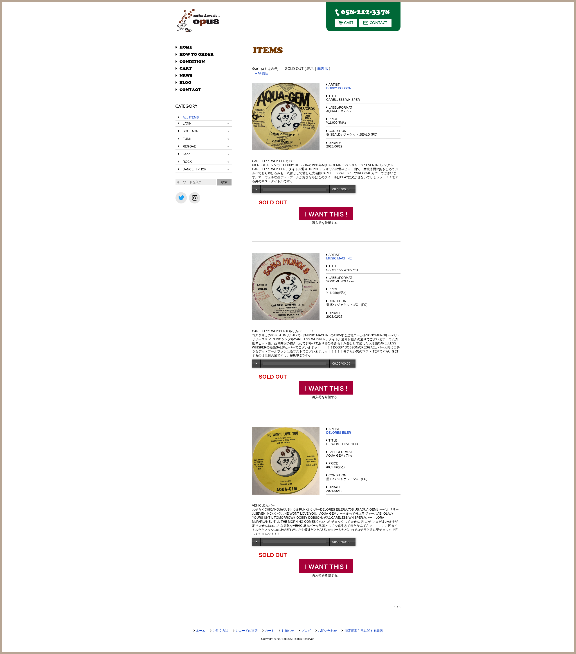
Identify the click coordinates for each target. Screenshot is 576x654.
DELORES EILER (338, 432)
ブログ (306, 630)
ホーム (200, 630)
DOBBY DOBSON (338, 88)
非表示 (322, 69)
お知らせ (287, 630)
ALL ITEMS (191, 117)
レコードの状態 (247, 630)
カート (269, 630)
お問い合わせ (327, 630)
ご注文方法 (220, 630)
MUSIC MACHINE (339, 258)
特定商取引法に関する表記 (363, 630)
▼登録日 (261, 73)
